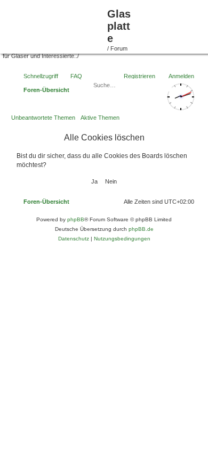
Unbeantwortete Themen (43, 117)
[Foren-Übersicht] (55, 25)
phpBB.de (141, 229)
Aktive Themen (100, 117)
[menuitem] (115, 201)
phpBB (75, 219)
